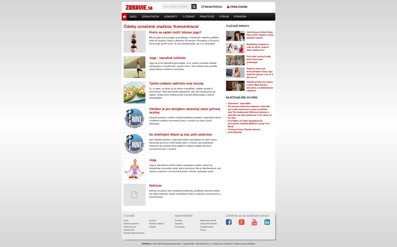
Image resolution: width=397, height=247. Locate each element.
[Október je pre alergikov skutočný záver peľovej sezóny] (134, 118)
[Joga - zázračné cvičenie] (134, 67)
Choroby (178, 220)
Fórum (224, 16)
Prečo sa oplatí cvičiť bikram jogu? (175, 32)
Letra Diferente (235, 132)
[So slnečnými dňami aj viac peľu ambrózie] (134, 144)
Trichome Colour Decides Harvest (244, 129)
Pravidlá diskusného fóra (134, 233)
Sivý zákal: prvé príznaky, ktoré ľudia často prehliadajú (259, 59)
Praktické (207, 16)
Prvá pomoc (180, 227)
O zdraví (189, 16)
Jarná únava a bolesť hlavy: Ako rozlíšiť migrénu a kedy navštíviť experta (260, 35)
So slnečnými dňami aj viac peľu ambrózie (180, 134)
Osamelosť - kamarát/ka (239, 103)
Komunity (171, 16)
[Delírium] (134, 195)
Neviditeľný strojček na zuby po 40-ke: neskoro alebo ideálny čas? (258, 47)
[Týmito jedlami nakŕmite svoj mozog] (134, 93)
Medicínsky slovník (208, 220)
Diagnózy (179, 224)
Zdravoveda (150, 16)
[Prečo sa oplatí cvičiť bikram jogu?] (134, 41)
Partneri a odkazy (156, 224)
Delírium (155, 185)
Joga (152, 160)
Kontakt (152, 227)
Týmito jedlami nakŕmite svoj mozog (176, 83)
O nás (126, 220)
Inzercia (152, 220)
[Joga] (134, 169)
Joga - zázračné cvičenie (167, 58)
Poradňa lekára (206, 227)
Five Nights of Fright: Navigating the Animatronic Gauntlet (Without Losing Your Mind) (248, 124)
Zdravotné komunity (208, 224)
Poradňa (240, 16)
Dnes (133, 16)
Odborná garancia (131, 224)
